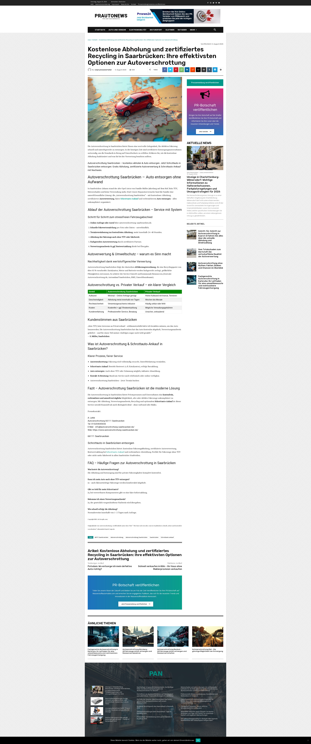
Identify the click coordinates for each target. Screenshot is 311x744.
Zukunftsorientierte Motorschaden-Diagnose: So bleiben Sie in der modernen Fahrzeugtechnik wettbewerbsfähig (197, 701)
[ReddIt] (192, 69)
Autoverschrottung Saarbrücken (136, 537)
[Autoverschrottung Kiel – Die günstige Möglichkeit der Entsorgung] (207, 636)
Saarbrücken (154, 537)
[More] (220, 69)
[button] (215, 30)
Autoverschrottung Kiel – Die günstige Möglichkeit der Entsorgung (207, 650)
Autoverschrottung (117, 537)
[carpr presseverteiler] (90, 70)
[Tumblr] (209, 69)
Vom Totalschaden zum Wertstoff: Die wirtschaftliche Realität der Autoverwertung (210, 253)
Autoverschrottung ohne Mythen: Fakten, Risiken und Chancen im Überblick (210, 265)
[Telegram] (215, 69)
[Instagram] (210, 2)
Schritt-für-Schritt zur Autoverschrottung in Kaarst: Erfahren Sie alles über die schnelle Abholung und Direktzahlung (210, 237)
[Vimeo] (216, 2)
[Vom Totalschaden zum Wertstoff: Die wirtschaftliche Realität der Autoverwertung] (191, 253)
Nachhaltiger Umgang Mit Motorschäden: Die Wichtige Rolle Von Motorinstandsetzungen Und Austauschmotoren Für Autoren (155, 689)
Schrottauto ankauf (167, 537)
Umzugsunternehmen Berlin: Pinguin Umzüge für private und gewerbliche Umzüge (117, 710)
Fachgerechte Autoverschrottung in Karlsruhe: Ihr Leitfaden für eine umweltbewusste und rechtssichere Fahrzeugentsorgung (210, 282)
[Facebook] (208, 2)
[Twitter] (213, 2)
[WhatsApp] (181, 69)
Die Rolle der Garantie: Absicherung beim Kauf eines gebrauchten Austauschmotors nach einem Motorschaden (154, 701)
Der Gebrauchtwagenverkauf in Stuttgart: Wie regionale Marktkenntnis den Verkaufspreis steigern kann (199, 719)
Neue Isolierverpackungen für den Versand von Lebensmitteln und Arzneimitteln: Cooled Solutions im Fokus (117, 701)
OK (198, 740)
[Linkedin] (187, 69)
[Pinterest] (175, 69)
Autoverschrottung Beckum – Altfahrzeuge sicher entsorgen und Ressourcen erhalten (172, 651)
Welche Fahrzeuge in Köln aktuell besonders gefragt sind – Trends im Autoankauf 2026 (117, 719)
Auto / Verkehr (93, 40)
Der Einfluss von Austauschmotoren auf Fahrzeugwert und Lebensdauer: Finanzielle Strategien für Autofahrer (155, 695)
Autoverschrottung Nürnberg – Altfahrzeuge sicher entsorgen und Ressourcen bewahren (137, 651)
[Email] (198, 69)
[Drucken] (203, 69)
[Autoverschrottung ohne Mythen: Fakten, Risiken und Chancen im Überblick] (191, 267)
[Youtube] (219, 2)
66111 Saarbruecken (101, 537)
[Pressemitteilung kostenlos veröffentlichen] (177, 16)
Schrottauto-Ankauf (115, 452)
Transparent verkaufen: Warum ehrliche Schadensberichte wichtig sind (194, 707)
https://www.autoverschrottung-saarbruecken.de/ (115, 430)
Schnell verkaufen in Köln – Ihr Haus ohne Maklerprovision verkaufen (160, 567)
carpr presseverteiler (103, 70)
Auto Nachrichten (192, 172)
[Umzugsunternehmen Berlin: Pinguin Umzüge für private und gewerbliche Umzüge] (97, 711)
